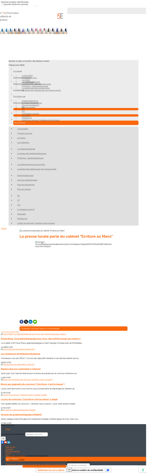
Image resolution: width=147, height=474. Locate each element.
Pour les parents (28, 107)
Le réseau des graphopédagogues (31, 153)
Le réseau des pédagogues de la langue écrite (41, 90)
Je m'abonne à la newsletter (79, 462)
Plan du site (10, 447)
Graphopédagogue (30, 101)
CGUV (8, 453)
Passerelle (26, 116)
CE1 (23, 111)
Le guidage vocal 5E (30, 114)
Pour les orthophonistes (27, 180)
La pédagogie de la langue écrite (36, 88)
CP (23, 109)
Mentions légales (13, 451)
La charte (26, 80)
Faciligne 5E (27, 118)
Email (8, 429)
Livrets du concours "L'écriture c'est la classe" (41, 120)
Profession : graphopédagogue (35, 86)
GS (23, 107)
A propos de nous (24, 133)
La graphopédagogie (31, 82)
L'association (27, 76)
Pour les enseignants (30, 105)
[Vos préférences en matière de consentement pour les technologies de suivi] (143, 470)
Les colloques (23, 142)
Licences (9, 449)
